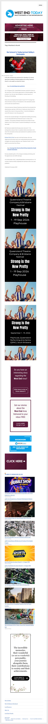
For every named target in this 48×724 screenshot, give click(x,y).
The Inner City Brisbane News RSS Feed (14, 474)
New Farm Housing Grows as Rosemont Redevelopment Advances (19, 499)
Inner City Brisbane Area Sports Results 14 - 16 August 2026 (17, 562)
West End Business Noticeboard (11, 704)
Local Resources (8, 707)
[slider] (19, 359)
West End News (8, 700)
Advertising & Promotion (9, 720)
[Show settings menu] (32, 359)
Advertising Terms (25, 718)
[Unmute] (29, 359)
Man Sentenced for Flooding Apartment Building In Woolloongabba (20, 53)
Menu (40, 5)
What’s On (7, 710)
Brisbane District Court (9, 137)
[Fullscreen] (35, 359)
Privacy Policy (7, 718)
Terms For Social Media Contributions (36, 718)
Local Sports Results (9, 713)
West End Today (7, 717)
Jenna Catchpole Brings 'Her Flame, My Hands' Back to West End (18, 518)
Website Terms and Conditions (16, 718)
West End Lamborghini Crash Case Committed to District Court (18, 537)
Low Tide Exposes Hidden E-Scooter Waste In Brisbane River (17, 585)
